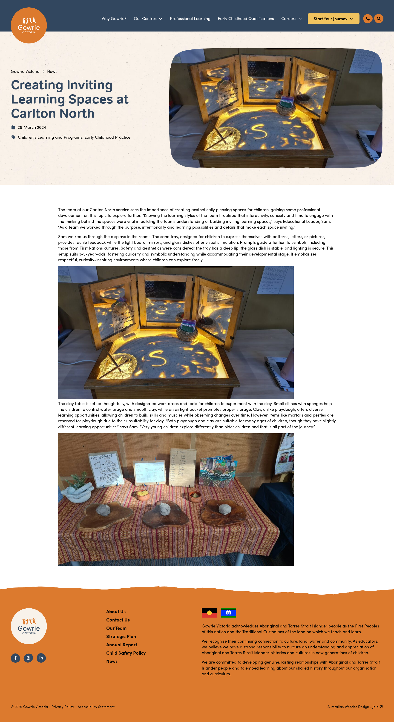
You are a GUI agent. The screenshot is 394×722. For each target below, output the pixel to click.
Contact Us (118, 619)
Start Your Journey (330, 18)
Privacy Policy (63, 706)
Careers (288, 18)
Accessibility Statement (96, 706)
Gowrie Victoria (25, 71)
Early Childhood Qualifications (246, 18)
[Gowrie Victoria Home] (29, 25)
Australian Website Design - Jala (353, 706)
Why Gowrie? (114, 18)
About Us (116, 611)
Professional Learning (190, 18)
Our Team (116, 628)
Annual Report (121, 644)
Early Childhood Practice (107, 137)
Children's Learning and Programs (50, 137)
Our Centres (145, 18)
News (52, 71)
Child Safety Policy (126, 653)
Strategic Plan (121, 636)
